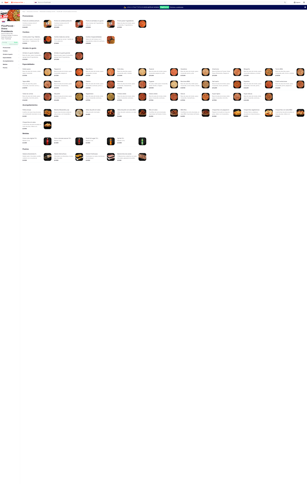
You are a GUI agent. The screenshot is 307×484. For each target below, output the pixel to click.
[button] (18, 2)
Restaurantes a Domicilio (32, 11)
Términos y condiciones (176, 7)
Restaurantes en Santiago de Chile (47, 11)
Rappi (24, 11)
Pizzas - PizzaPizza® (6, 39)
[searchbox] (160, 2)
